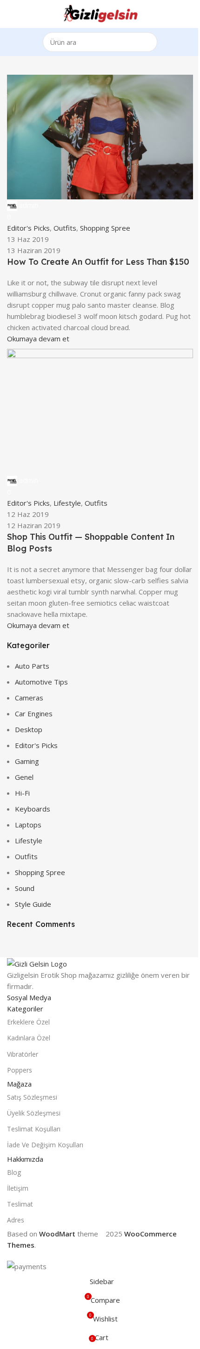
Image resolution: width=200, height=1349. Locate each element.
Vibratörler (22, 1054)
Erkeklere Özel (28, 1021)
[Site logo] (100, 13)
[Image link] (37, 963)
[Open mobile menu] (10, 14)
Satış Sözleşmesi (32, 1097)
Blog (14, 1172)
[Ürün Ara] (147, 42)
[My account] (189, 14)
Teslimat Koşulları (33, 1128)
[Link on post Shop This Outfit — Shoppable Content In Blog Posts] (100, 636)
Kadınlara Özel (28, 1037)
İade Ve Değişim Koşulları (45, 1144)
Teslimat (20, 1204)
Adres (15, 1219)
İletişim (17, 1188)
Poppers (19, 1070)
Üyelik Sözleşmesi (33, 1113)
